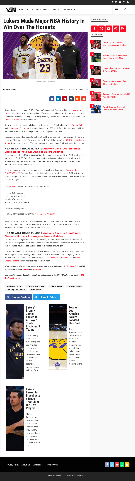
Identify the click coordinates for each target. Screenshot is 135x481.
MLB (54, 9)
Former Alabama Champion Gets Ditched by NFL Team (115, 82)
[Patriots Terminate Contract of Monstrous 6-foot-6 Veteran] (96, 109)
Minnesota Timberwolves (61, 257)
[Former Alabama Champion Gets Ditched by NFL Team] (96, 83)
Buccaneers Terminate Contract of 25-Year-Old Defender (116, 95)
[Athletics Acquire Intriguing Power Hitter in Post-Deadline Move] (96, 57)
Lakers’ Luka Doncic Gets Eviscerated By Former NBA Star (116, 69)
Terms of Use (51, 464)
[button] (51, 98)
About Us (25, 464)
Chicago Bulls (77, 125)
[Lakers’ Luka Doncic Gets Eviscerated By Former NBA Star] (96, 70)
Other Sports (68, 9)
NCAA (38, 9)
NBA (45, 9)
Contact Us (38, 464)
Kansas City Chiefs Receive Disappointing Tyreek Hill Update (114, 44)
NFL (28, 9)
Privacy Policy (13, 464)
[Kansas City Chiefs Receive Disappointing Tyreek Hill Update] (96, 44)
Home (22, 9)
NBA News (36, 290)
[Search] (125, 9)
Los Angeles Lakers (16, 290)
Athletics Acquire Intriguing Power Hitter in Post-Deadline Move (115, 56)
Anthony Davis (14, 286)
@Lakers (12, 186)
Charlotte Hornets (13, 119)
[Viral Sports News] (11, 9)
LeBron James (74, 286)
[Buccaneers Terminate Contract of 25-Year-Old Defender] (96, 96)
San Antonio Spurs (16, 128)
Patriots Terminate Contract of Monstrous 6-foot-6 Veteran (114, 108)
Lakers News (56, 286)
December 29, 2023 (45, 214)
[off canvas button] (116, 9)
